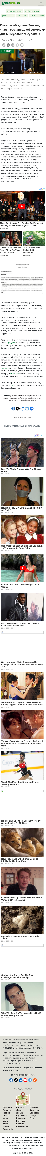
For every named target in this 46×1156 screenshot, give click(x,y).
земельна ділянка (23, 396)
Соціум (33, 1115)
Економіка (34, 1113)
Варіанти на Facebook (22, 417)
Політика (7, 51)
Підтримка (21, 1115)
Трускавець (13, 396)
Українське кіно (8, 15)
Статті (32, 15)
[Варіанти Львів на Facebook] (11, 1080)
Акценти (7, 1110)
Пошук (6, 1126)
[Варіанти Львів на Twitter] (16, 1080)
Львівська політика (14, 11)
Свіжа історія (22, 15)
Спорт (33, 1118)
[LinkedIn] (13, 45)
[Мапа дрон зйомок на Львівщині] (23, 1099)
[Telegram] (17, 45)
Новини (41, 15)
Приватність (22, 1126)
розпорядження (19, 398)
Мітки (5, 1121)
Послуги (20, 1107)
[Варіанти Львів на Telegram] (30, 1080)
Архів (5, 1123)
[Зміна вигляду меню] (41, 3)
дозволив (14, 373)
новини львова (9, 398)
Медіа (5, 1118)
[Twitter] (8, 45)
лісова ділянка (30, 398)
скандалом (5, 368)
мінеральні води (35, 396)
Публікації (7, 1107)
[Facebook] (4, 45)
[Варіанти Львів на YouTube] (25, 1080)
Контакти (20, 1118)
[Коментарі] (22, 45)
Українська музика (32, 11)
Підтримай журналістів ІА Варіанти (22, 426)
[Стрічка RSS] (35, 1080)
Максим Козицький (20, 400)
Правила (20, 1123)
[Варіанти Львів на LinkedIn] (21, 1080)
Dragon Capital (31, 400)
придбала (11, 342)
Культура (34, 1110)
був (13, 385)
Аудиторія (8, 1129)
